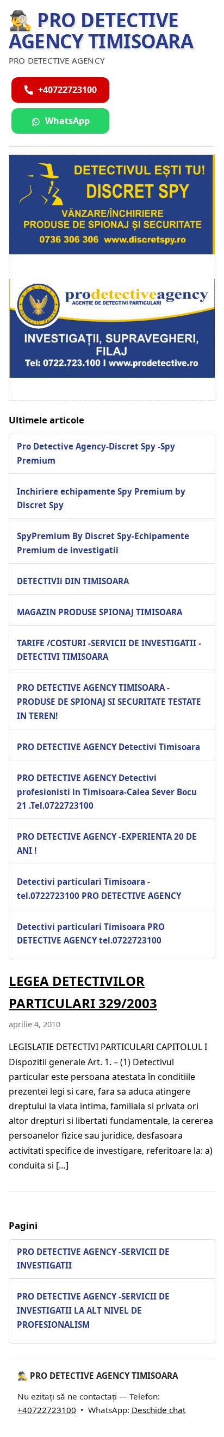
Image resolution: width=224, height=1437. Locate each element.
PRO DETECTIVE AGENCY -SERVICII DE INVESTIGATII (93, 1258)
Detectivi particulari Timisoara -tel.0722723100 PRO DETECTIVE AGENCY (99, 888)
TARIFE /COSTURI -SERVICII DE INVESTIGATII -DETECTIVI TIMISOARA (109, 650)
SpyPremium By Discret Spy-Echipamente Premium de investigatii (103, 542)
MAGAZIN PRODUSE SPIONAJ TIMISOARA (99, 612)
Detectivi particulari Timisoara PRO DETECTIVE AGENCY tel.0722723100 (91, 933)
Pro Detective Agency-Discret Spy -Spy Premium (96, 453)
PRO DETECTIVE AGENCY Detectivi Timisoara (108, 746)
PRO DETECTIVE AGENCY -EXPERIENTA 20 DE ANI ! (107, 843)
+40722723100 (46, 1409)
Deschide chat (158, 1409)
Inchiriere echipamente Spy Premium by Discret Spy (101, 498)
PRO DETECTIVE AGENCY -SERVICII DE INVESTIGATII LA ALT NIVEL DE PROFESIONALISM (93, 1310)
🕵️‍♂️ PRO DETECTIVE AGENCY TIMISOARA (101, 30)
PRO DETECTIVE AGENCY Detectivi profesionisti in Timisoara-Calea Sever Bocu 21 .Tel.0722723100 (107, 791)
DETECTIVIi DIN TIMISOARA (73, 581)
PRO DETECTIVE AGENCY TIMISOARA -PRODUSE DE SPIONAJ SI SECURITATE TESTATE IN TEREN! (109, 701)
